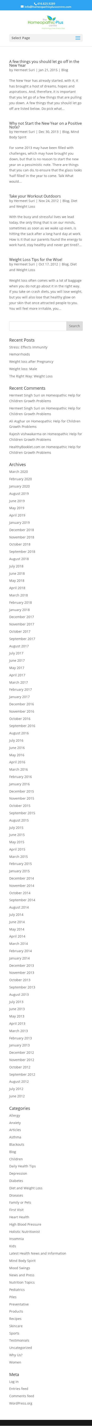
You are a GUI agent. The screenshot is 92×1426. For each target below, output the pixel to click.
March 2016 (18, 769)
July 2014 (16, 914)
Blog (64, 70)
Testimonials (19, 1340)
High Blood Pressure (25, 1224)
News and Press (21, 1275)
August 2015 (19, 820)
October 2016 (19, 718)
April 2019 (17, 515)
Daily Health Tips (22, 1166)
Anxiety (15, 1122)
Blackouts (16, 1144)
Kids (12, 1246)
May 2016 (16, 755)
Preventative (19, 1304)
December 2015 (21, 791)
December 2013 (21, 965)
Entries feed (18, 1388)
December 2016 (21, 704)
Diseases (16, 1195)
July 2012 (16, 1089)
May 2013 (16, 1016)
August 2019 (19, 493)
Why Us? (15, 1355)
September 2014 (22, 900)
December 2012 (21, 1052)
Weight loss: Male (23, 369)
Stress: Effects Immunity (28, 347)
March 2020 (18, 471)
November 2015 (21, 798)
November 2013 (21, 972)
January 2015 (19, 871)
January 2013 (19, 1045)
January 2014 (19, 958)
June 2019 (17, 501)
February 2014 (20, 951)
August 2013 (19, 994)
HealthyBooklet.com (24, 447)
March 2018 (18, 595)
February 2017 (20, 689)
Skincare (16, 1326)
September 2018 (22, 551)
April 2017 (17, 675)
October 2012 (19, 1067)
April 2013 (17, 1023)
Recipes (15, 1318)
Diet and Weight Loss (25, 1188)
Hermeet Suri (24, 70)
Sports (14, 1333)
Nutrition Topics (22, 1282)
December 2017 (21, 617)
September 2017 (22, 639)
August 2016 (19, 733)
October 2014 (19, 893)
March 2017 (18, 682)
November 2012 (21, 1060)
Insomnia (16, 1238)
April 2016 (17, 762)
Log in (14, 1381)
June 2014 (17, 922)
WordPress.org (20, 1403)
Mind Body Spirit (22, 1260)
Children (16, 1159)
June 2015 (17, 834)
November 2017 (21, 624)
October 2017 (19, 631)
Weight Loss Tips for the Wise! (35, 259)
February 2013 (20, 1038)
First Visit (16, 1209)
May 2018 (16, 580)
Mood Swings (19, 1268)
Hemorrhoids (19, 354)
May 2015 (16, 842)
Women (15, 1362)
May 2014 (16, 929)
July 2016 (16, 740)
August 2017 (19, 646)
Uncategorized (20, 1347)
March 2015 (18, 856)
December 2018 (21, 530)
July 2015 (16, 827)
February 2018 (20, 602)
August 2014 (19, 907)
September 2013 (22, 987)
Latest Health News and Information (37, 1253)
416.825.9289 (46, 4)
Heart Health (19, 1217)
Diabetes (16, 1180)
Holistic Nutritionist (24, 1231)
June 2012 (17, 1096)
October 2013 (19, 980)
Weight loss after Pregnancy (31, 361)
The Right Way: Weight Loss (31, 376)
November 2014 (21, 885)
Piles (13, 1297)
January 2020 (19, 486)
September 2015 (22, 813)
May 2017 (16, 667)
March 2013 (18, 1031)
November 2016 (21, 711)
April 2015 (17, 849)
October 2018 (19, 544)
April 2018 (17, 588)
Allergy (14, 1115)
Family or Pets (20, 1202)
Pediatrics (17, 1289)
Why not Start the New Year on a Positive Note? (45, 125)
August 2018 (19, 559)
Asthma (15, 1137)
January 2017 (19, 696)
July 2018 (16, 566)
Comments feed (21, 1396)
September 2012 (22, 1074)
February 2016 (20, 776)
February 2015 (20, 863)
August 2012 (19, 1081)
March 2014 (18, 943)
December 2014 (21, 878)
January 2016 (19, 784)
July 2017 (16, 653)
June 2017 (17, 660)
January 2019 (19, 522)
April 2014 (17, 936)
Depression (18, 1173)
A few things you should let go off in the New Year (44, 63)
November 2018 (21, 537)
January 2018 (19, 610)
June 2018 (17, 573)
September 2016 (22, 725)
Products (16, 1311)
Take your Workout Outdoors (35, 196)
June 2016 (17, 747)
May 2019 (16, 508)
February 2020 (20, 479)
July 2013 (16, 1002)
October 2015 (19, 805)
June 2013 (17, 1009)
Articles (15, 1130)
